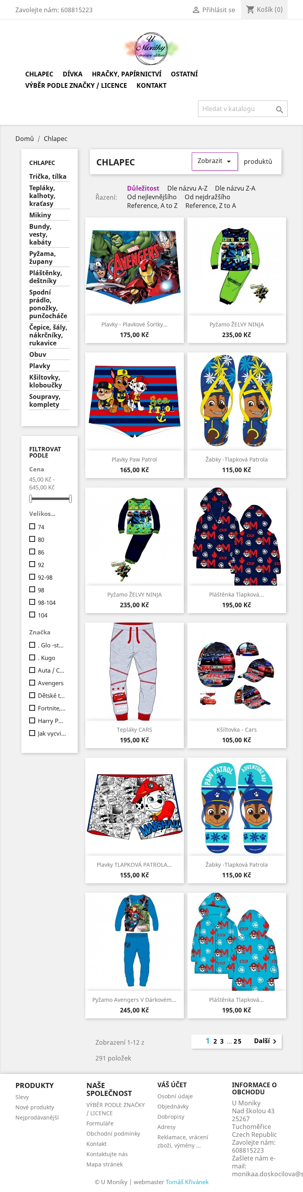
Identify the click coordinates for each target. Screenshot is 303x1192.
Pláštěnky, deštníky (45, 277)
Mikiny (40, 215)
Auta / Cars (52, 670)
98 (41, 590)
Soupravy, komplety (45, 401)
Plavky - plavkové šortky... (134, 324)
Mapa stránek (104, 1164)
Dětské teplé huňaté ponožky (52, 695)
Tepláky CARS (134, 729)
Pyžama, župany (42, 258)
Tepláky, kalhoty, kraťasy (42, 196)
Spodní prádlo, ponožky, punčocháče (48, 304)
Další (266, 1041)
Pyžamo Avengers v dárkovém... (134, 999)
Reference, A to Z (151, 206)
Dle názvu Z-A (234, 188)
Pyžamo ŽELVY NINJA (236, 324)
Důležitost (142, 188)
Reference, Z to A (210, 206)
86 (41, 552)
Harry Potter (52, 721)
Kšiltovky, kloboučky (45, 381)
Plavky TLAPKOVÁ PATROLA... (134, 864)
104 (42, 615)
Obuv (37, 354)
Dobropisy (170, 1116)
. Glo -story (52, 645)
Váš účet (172, 1085)
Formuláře (100, 1123)
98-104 (47, 602)
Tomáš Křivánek (187, 1182)
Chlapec (39, 74)
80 (41, 539)
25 (238, 1041)
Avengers (51, 683)
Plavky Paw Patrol (134, 459)
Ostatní (184, 74)
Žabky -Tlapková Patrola (237, 459)
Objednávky (173, 1106)
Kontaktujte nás (107, 1154)
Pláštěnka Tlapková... (236, 594)
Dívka (72, 74)
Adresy (166, 1127)
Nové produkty (34, 1107)
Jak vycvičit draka (52, 733)
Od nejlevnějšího (151, 197)
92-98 (45, 577)
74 (41, 527)
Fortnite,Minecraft (52, 708)
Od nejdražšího (206, 197)
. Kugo (46, 658)
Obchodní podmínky (113, 1133)
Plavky (39, 366)
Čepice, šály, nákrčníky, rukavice (48, 335)
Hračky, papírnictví (126, 74)
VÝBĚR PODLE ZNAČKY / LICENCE (76, 85)
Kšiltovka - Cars (237, 729)
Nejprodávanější (37, 1117)
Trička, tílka (48, 176)
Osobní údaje (175, 1096)
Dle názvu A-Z (187, 188)
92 (41, 565)
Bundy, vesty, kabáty (40, 234)
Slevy (22, 1097)
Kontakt (151, 85)
